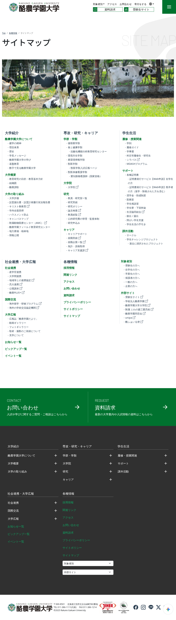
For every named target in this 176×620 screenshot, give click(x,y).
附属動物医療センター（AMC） (25, 222)
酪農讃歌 (13, 187)
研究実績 (72, 202)
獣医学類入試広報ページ (83, 168)
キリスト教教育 (17, 206)
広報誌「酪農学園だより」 (23, 318)
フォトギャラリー (18, 327)
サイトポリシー (73, 309)
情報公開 (13, 235)
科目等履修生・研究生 (138, 155)
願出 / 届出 (132, 216)
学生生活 (129, 133)
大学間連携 (14, 276)
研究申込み (73, 222)
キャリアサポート (76, 233)
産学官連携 (14, 272)
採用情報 (69, 268)
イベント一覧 (13, 356)
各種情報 (70, 261)
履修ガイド (132, 147)
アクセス (112, 4)
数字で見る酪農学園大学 (22, 168)
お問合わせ (126, 4)
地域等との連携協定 (19, 280)
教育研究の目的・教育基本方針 (25, 179)
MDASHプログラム (136, 163)
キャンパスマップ (18, 218)
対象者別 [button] (98, 4)
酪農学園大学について (18, 139)
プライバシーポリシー (77, 302)
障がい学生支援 (134, 220)
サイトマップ (72, 316)
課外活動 (127, 231)
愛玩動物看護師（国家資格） (85, 176)
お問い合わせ (72, 288)
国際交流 (10, 299)
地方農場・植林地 (18, 231)
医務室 (129, 199)
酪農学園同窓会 (133, 313)
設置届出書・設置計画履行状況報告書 (29, 202)
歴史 (11, 151)
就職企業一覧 (74, 242)
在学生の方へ (132, 269)
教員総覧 (72, 214)
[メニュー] (169, 7)
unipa (128, 317)
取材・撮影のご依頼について (24, 331)
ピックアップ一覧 (16, 349)
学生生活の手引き (135, 224)
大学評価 (13, 198)
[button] (151, 3)
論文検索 (72, 210)
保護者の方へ (132, 277)
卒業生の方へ (132, 273)
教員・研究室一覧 (76, 198)
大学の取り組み (14, 194)
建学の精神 (14, 143)
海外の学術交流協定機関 (22, 307)
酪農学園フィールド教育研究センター (29, 227)
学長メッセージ (17, 155)
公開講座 (13, 288)
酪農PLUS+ (14, 292)
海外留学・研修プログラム (23, 303)
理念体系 (13, 147)
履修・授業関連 (132, 139)
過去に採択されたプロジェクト (145, 243)
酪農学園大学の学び (19, 159)
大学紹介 (12, 133)
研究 (66, 194)
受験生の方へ (132, 265)
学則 (128, 143)
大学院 (68, 183)
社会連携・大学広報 (20, 261)
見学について (16, 335)
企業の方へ (130, 286)
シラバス (130, 159)
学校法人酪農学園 (134, 301)
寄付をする (140, 4)
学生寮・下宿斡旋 (135, 207)
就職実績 (72, 238)
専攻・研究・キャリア (81, 133)
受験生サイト (132, 297)
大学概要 (10, 175)
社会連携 (10, 268)
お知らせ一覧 (13, 342)
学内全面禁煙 (16, 210)
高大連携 (13, 284)
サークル (130, 235)
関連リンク (70, 275)
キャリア (69, 230)
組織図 (12, 183)
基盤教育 (13, 163)
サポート (127, 170)
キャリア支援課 (75, 250)
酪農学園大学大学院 (135, 305)
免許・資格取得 (75, 246)
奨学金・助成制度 (135, 195)
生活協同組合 (133, 211)
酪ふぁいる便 (132, 321)
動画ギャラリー (17, 322)
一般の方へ (130, 282)
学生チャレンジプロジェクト (141, 239)
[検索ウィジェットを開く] (168, 609)
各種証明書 (132, 174)
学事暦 (129, 151)
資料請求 (69, 295)
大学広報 (10, 314)
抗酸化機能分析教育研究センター (88, 151)
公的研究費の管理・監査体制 (82, 218)
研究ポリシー (74, 206)
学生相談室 (132, 203)
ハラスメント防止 (18, 214)
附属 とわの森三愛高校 (137, 309)
